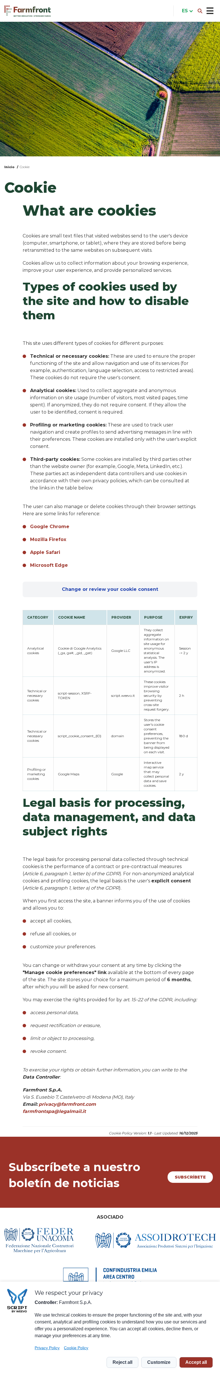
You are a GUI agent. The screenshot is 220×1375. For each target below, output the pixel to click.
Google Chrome (49, 526)
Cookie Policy (76, 1348)
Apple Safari (45, 552)
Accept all (196, 1362)
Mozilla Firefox (48, 539)
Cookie (25, 167)
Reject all (122, 1362)
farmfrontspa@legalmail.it (54, 1111)
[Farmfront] (27, 11)
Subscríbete (190, 1177)
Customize (158, 1362)
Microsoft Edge (49, 565)
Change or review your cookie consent (110, 589)
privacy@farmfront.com (67, 1104)
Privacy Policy (47, 1348)
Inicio (9, 167)
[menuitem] (186, 11)
